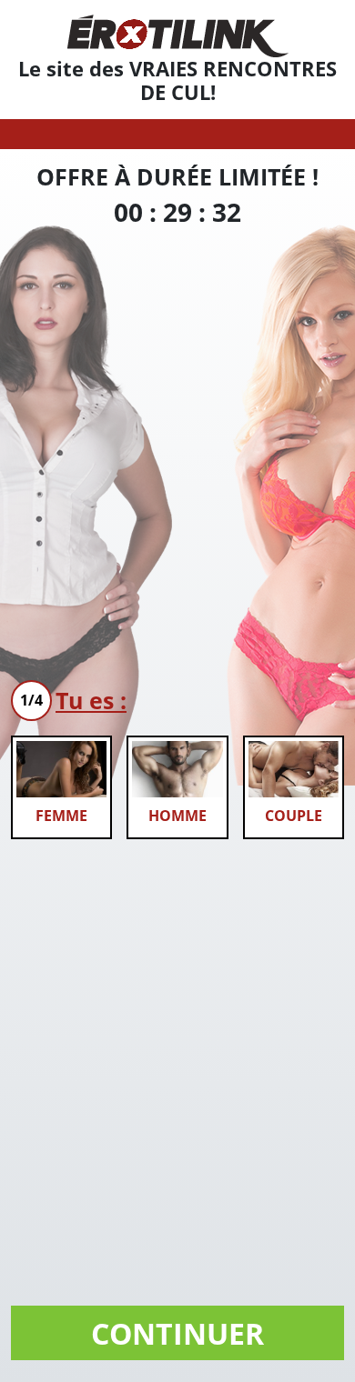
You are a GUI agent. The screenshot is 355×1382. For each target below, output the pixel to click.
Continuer (177, 1333)
